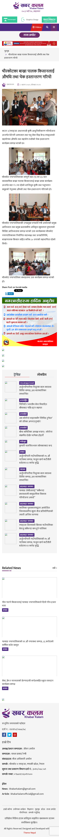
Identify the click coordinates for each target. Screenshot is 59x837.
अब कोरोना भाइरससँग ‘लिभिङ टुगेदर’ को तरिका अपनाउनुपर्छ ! (35, 420)
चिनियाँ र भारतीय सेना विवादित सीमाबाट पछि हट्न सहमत (33, 406)
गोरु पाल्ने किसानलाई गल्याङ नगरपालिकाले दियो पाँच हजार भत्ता (29, 604)
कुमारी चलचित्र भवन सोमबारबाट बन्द (35, 446)
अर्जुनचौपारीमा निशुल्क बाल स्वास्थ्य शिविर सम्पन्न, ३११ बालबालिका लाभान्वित (35, 390)
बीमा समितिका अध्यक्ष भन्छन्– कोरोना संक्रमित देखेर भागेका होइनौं (35, 433)
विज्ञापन (30, 809)
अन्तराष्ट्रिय (23, 400)
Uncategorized (27, 383)
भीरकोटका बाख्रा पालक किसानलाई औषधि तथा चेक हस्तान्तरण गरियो (26, 56)
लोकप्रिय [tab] (42, 374)
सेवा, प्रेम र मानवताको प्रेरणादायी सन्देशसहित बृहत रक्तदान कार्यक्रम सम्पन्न (27, 682)
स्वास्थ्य (22, 469)
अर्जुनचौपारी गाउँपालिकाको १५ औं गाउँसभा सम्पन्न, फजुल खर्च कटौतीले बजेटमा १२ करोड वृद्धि (35, 459)
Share (11, 294)
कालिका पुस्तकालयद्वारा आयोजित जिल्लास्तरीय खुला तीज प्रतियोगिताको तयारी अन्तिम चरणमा (36, 511)
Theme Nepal (29, 833)
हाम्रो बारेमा (7, 809)
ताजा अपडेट (51, 809)
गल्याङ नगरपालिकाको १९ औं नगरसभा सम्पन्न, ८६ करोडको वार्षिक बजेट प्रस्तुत (28, 643)
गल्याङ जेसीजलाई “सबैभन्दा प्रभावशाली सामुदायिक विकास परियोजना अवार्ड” (32, 493)
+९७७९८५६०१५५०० (23, 774)
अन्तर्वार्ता (23, 414)
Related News (11, 568)
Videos (38, 27)
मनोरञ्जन (23, 441)
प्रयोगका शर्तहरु (19, 809)
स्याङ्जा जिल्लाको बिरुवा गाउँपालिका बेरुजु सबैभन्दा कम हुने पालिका (36, 527)
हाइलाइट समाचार (26, 486)
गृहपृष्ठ (6, 51)
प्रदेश (43, 809)
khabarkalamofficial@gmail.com (27, 794)
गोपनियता (23, 812)
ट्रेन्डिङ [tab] (17, 374)
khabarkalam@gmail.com (22, 789)
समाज (22, 452)
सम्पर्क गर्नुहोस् (34, 812)
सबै (53, 568)
